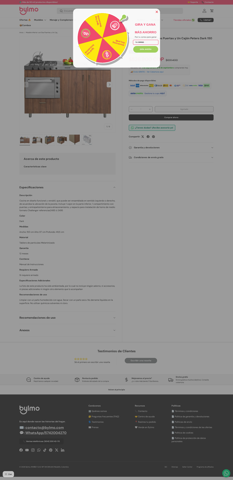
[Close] (157, 12)
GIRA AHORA (145, 49)
